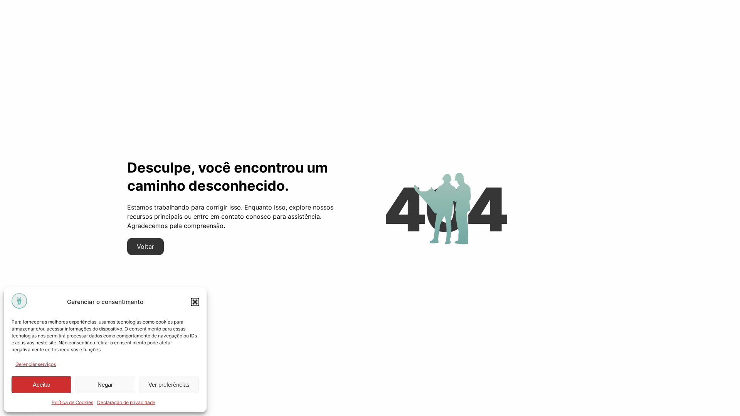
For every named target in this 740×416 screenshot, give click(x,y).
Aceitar (41, 384)
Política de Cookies (72, 402)
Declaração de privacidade (126, 402)
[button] (195, 302)
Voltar (145, 246)
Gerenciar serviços (35, 364)
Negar (105, 384)
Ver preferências (169, 384)
